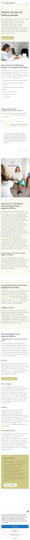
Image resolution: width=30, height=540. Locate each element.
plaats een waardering (20, 126)
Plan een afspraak (10, 485)
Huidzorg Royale (8, 78)
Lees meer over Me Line (9, 379)
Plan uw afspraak (7, 38)
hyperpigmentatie (12, 213)
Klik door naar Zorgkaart (7, 115)
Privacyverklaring (15, 538)
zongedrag (25, 248)
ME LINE (12, 370)
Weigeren (15, 530)
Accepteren (15, 526)
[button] (28, 511)
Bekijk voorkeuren (15, 534)
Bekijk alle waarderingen (7, 126)
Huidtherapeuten (7, 298)
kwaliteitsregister (15, 299)
